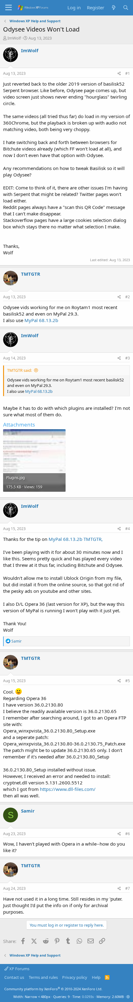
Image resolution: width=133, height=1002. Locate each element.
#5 (127, 680)
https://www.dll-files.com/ (68, 789)
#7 (127, 888)
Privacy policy (74, 977)
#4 (127, 528)
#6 (127, 833)
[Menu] (8, 7)
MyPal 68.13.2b (41, 320)
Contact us (14, 977)
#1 (127, 73)
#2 (127, 296)
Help (96, 977)
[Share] (119, 73)
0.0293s (88, 996)
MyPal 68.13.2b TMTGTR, (76, 539)
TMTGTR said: (19, 370)
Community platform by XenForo (53, 989)
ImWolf (14, 38)
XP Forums (18, 968)
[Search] (126, 7)
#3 (127, 358)
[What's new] (113, 7)
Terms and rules (43, 977)
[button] (128, 996)
